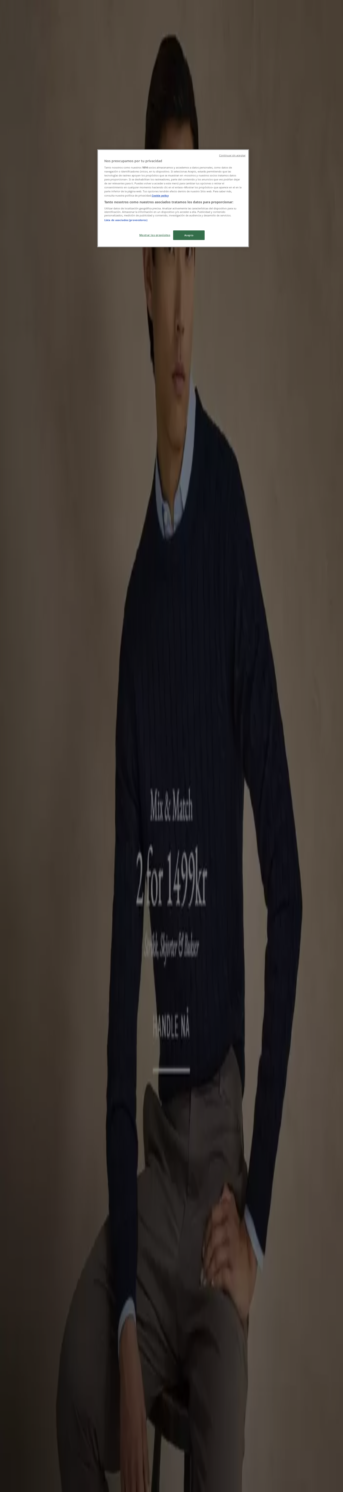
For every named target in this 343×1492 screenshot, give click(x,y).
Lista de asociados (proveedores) (125, 220)
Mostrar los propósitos (154, 235)
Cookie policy (160, 195)
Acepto (188, 235)
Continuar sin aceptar (232, 155)
